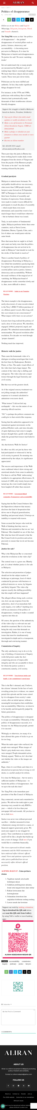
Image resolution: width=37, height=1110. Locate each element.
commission (26, 961)
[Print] (32, 20)
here (25, 839)
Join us (30, 1094)
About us (8, 1094)
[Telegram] (23, 20)
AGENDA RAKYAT (9, 871)
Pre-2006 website (8, 1097)
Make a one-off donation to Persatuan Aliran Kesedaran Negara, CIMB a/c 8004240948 (18, 126)
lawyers (28, 964)
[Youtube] (29, 1086)
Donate (23, 1094)
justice (21, 964)
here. (12, 814)
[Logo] (18, 1058)
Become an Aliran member (14, 140)
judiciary (13, 964)
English (26, 25)
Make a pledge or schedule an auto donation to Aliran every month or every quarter (19, 134)
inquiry (5, 964)
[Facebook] (14, 20)
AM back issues (18, 1100)
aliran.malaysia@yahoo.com (22, 1074)
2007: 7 (8, 7)
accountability (14, 961)
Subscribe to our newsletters (25, 1097)
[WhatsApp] (9, 20)
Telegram (13, 28)
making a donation (26, 907)
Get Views (32, 14)
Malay (17, 25)
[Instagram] (13, 1086)
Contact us (16, 1094)
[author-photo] (18, 991)
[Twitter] (18, 20)
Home (3, 7)
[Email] (27, 20)
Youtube (8, 31)
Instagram (22, 28)
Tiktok (29, 28)
